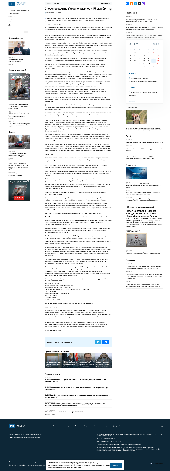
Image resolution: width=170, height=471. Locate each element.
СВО (10, 22)
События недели (13, 13)
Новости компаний (17, 70)
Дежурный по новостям (120, 426)
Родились (132, 73)
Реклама (96, 426)
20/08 (10, 103)
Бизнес (11, 132)
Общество (11, 19)
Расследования (133, 231)
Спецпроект (131, 107)
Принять (116, 465)
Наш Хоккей (131, 13)
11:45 (130, 145)
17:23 (13, 172)
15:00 (130, 271)
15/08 (127, 197)
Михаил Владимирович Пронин (141, 216)
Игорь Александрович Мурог (144, 219)
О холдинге (106, 426)
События (132, 87)
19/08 (9, 111)
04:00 (130, 190)
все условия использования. (101, 465)
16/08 (127, 182)
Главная (48, 3)
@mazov (31, 437)
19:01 (130, 16)
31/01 (127, 250)
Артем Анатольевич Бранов (144, 223)
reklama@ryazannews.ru (135, 444)
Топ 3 (128, 136)
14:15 (130, 263)
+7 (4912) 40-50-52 (115, 441)
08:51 (130, 154)
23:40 (130, 139)
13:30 (130, 281)
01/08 (127, 263)
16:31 (130, 32)
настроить (59, 467)
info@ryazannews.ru (121, 444)
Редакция (87, 426)
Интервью (130, 260)
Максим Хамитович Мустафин (149, 224)
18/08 (9, 121)
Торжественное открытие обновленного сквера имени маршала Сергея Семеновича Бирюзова (143, 93)
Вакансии (78, 426)
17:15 (13, 121)
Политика (56, 3)
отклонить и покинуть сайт (73, 467)
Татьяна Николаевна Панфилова (141, 218)
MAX (38, 437)
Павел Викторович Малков (141, 210)
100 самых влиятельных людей (18, 10)
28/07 (127, 271)
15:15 (13, 111)
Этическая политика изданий (62, 426)
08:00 (13, 151)
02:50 (130, 250)
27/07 (9, 162)
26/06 (10, 172)
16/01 (9, 151)
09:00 (13, 57)
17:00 (13, 162)
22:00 (130, 197)
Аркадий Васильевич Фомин (141, 213)
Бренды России (15, 38)
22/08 (10, 57)
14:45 (13, 103)
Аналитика (11, 16)
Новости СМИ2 (50, 414)
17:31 (130, 24)
